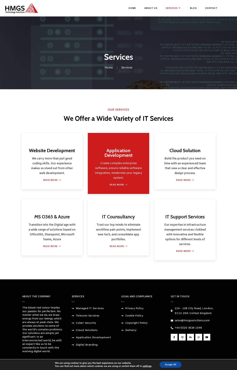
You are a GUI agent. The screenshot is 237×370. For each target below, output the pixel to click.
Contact (211, 8)
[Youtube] (207, 337)
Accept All (170, 364)
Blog (193, 8)
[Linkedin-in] (190, 337)
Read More (50, 180)
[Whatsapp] (198, 337)
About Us (150, 8)
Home (132, 8)
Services (172, 8)
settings (147, 366)
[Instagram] (182, 337)
